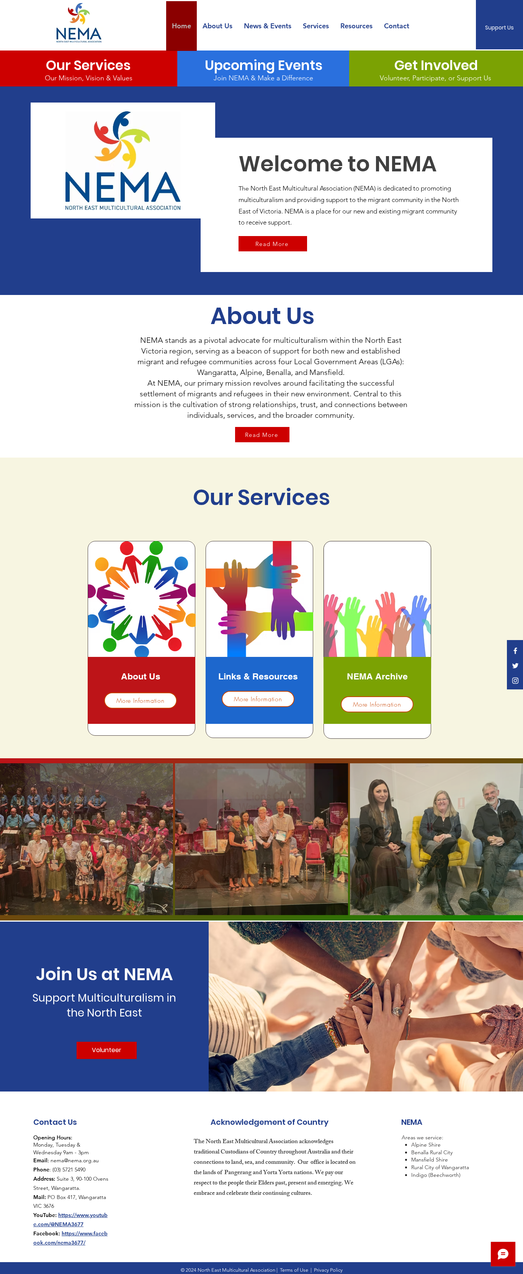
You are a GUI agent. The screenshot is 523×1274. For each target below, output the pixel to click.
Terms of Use (294, 1270)
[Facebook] (515, 651)
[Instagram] (515, 680)
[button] (267, 26)
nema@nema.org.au (75, 1160)
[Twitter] (515, 665)
